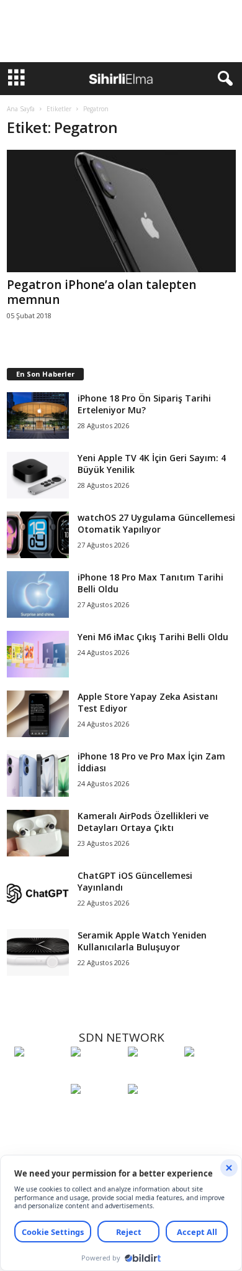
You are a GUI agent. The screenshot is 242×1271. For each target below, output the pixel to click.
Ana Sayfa (21, 108)
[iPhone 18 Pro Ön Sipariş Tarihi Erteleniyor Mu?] (38, 415)
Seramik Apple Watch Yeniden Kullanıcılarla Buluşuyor (142, 941)
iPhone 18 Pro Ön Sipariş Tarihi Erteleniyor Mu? (144, 404)
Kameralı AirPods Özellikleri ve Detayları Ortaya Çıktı (143, 821)
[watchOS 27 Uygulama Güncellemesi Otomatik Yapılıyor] (38, 535)
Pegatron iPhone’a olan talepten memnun (101, 292)
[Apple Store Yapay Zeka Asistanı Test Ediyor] (38, 714)
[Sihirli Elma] (96, 1075)
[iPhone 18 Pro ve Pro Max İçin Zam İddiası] (38, 773)
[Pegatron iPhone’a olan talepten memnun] (121, 211)
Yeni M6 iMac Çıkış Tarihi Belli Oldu (153, 637)
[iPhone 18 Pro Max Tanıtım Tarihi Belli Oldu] (38, 594)
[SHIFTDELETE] (39, 1075)
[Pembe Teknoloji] (96, 1112)
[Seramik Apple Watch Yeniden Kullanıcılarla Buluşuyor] (38, 952)
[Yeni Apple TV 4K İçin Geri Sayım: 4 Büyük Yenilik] (38, 475)
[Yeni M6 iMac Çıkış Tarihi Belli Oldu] (38, 654)
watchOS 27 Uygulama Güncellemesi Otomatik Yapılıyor (156, 523)
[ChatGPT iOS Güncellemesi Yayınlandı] (38, 893)
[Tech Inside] (209, 1075)
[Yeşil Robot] (153, 1075)
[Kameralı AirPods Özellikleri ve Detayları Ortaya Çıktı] (38, 833)
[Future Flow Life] (153, 1112)
